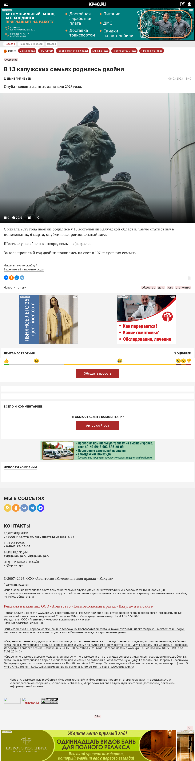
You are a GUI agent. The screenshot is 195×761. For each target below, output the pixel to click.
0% (6, 360)
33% (36, 360)
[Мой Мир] (16, 277)
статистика (183, 287)
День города (27, 50)
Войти (189, 4)
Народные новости (30, 43)
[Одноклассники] (11, 277)
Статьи (51, 43)
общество (148, 287)
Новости (10, 43)
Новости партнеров (103, 679)
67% (119, 360)
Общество (10, 59)
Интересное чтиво (151, 50)
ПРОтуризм (46, 50)
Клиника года (100, 50)
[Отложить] (29, 217)
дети (161, 287)
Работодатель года (124, 50)
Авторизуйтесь (97, 425)
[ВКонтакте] (6, 277)
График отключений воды (73, 50)
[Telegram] (22, 277)
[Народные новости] (182, 4)
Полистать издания (16, 584)
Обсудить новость (97, 373)
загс (170, 287)
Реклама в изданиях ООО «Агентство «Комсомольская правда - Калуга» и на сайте (78, 606)
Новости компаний (20, 467)
